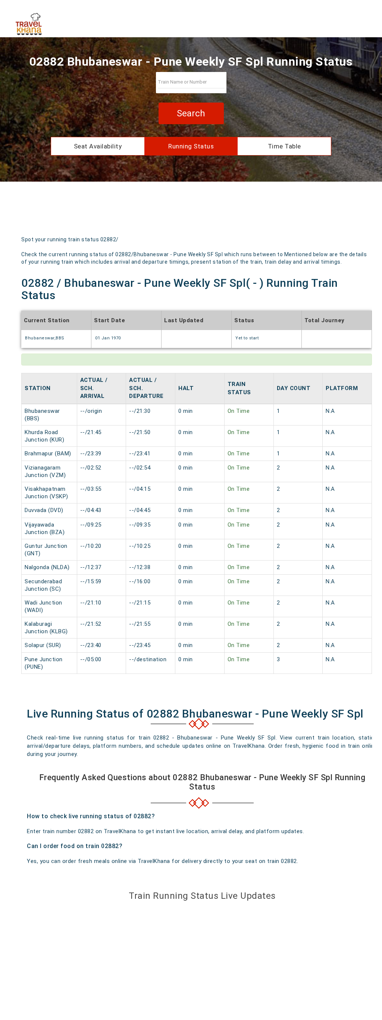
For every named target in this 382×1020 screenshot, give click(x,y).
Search (191, 113)
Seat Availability (98, 146)
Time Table (284, 146)
